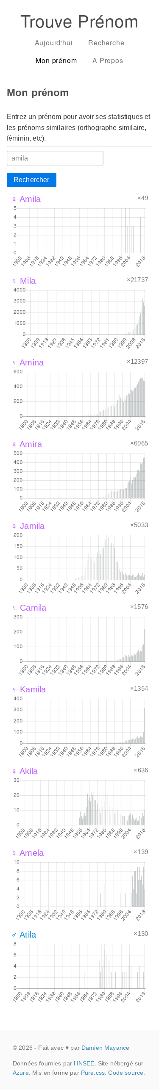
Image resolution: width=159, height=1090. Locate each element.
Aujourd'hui (54, 42)
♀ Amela (27, 853)
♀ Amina (27, 362)
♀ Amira (26, 444)
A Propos (107, 60)
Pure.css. (93, 1072)
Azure (21, 1072)
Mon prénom (56, 60)
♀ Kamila (28, 689)
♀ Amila (26, 199)
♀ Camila (28, 607)
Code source (125, 1072)
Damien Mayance (105, 1047)
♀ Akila (24, 771)
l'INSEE (84, 1063)
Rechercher (32, 179)
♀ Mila (23, 280)
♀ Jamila (28, 526)
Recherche (106, 42)
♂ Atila (23, 934)
